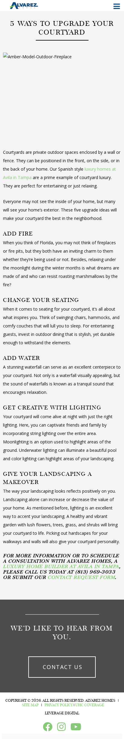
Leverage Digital (62, 713)
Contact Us (62, 667)
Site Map (30, 705)
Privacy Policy (59, 705)
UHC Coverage (89, 705)
